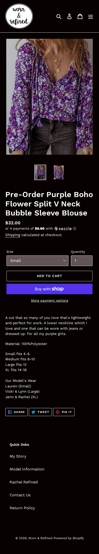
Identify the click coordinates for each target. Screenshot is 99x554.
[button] (49, 228)
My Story (18, 456)
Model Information (27, 469)
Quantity (78, 252)
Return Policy (22, 508)
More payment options (49, 300)
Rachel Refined (24, 482)
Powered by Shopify (69, 538)
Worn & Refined (40, 538)
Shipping (12, 235)
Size (9, 252)
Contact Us (20, 495)
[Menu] (90, 16)
